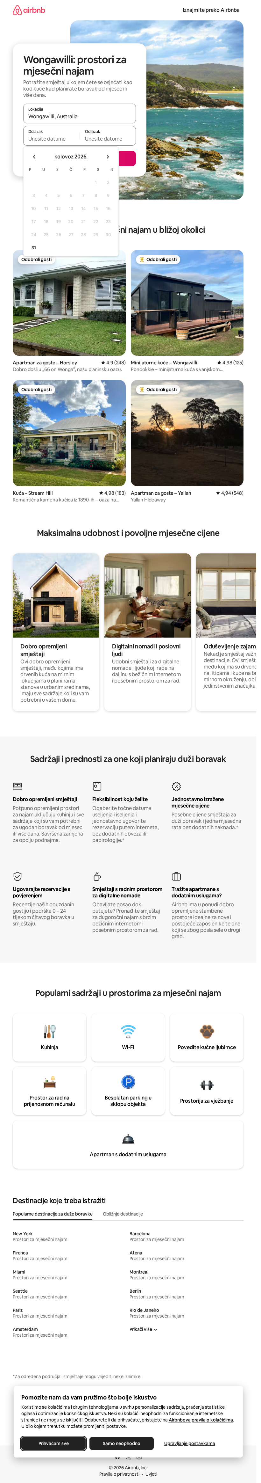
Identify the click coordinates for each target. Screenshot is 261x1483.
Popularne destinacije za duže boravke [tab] (53, 1214)
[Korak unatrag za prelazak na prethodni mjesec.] (34, 157)
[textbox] (51, 138)
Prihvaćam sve (53, 1443)
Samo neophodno (121, 1443)
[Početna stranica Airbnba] (29, 10)
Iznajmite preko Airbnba (211, 10)
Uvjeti (151, 1474)
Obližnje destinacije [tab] (123, 1214)
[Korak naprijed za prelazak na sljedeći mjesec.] (107, 157)
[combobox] (79, 116)
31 (34, 248)
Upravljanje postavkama (189, 1443)
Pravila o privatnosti (119, 1474)
